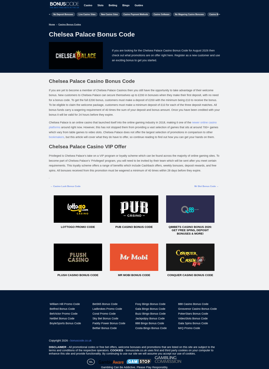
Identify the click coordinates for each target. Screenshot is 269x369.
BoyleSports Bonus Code (65, 323)
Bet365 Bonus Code (105, 304)
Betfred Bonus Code (62, 308)
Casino (88, 5)
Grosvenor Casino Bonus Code (197, 308)
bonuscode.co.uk (81, 340)
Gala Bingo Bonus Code (150, 308)
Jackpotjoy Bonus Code (150, 318)
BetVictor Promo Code (64, 313)
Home (52, 24)
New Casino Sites (109, 14)
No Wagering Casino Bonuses (189, 14)
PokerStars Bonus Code (193, 313)
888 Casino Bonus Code (193, 304)
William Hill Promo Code (65, 304)
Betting (113, 5)
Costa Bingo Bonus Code (151, 328)
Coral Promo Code (104, 313)
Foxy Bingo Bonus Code (150, 304)
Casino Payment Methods (135, 14)
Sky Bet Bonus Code (105, 318)
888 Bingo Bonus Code (149, 323)
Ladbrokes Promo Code (107, 308)
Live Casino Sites (87, 14)
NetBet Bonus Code (62, 318)
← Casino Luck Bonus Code (65, 186)
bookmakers (56, 137)
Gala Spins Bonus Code (193, 323)
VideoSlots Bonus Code (193, 318)
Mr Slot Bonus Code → (206, 186)
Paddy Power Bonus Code (108, 323)
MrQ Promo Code (189, 328)
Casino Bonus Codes (69, 24)
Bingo (126, 5)
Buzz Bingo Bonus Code (150, 313)
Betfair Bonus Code (104, 328)
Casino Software (161, 14)
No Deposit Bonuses (63, 14)
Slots (100, 5)
